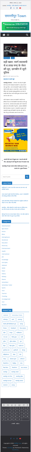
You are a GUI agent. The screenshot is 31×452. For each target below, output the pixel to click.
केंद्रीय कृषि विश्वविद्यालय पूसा (9, 324)
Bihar (3, 234)
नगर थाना (5, 337)
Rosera (4, 279)
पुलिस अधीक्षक (13, 341)
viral (3, 302)
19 (27, 413)
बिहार (4, 345)
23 (15, 416)
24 (19, 416)
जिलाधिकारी (13, 328)
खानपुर (21, 324)
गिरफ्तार (5, 328)
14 (8, 413)
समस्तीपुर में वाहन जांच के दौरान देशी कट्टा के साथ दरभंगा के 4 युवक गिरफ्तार (14, 167)
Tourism (4, 293)
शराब (21, 363)
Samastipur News (17, 315)
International (5, 254)
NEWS (13, 58)
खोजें (27, 177)
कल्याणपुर (20, 319)
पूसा (21, 341)
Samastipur (6, 58)
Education (5, 243)
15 (12, 413)
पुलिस (4, 341)
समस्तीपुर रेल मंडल (7, 380)
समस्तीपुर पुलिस (19, 376)
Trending (4, 296)
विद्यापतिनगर (6, 363)
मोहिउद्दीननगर (6, 354)
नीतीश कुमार (14, 337)
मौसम (14, 354)
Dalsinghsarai (6, 237)
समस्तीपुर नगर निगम (7, 376)
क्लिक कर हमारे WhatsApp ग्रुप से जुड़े (15, 27)
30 (15, 419)
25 (23, 416)
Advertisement (6, 226)
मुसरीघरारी (16, 350)
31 (19, 419)
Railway (4, 276)
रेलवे (20, 354)
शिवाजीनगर (14, 367)
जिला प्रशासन (23, 328)
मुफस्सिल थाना (6, 350)
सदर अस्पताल (24, 367)
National (4, 265)
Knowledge (5, 259)
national (5, 315)
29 (12, 419)
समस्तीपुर (5, 372)
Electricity (4, 245)
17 (19, 413)
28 (8, 419)
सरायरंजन (5, 385)
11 (23, 411)
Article (4, 231)
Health (4, 251)
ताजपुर (10, 332)
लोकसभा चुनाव (13, 359)
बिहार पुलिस (12, 345)
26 (27, 416)
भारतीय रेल (21, 345)
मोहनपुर (23, 350)
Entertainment (6, 248)
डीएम (4, 332)
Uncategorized (6, 299)
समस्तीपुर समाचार (19, 380)
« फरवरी (13, 423)
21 (8, 416)
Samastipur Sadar (7, 285)
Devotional (5, 240)
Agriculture (5, 228)
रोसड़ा (4, 359)
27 (3, 419)
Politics (4, 274)
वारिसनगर (22, 359)
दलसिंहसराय (19, 332)
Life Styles (5, 262)
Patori (3, 271)
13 (3, 413)
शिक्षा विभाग (5, 367)
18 (23, 413)
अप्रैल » (18, 423)
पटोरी (22, 337)
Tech (3, 290)
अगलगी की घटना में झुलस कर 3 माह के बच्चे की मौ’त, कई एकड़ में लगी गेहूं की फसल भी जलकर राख (16, 160)
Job (3, 257)
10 (19, 411)
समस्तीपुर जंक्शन (15, 372)
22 (12, 416)
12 (27, 411)
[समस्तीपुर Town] (4, 35)
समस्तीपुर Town (15, 15)
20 (3, 416)
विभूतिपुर (14, 363)
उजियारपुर (5, 319)
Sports (4, 288)
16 (15, 413)
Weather (4, 304)
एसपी (13, 319)
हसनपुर (13, 385)
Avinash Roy (16, 76)
